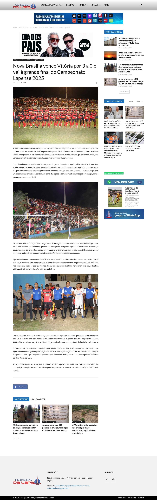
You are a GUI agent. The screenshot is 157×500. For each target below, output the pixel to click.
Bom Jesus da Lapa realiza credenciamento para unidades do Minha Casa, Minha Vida (129, 41)
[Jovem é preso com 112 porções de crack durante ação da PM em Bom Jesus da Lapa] (55, 414)
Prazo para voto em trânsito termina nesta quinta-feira (133, 148)
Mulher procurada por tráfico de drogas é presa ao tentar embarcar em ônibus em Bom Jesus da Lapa (130, 68)
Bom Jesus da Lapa (25, 28)
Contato (141, 498)
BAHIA (82, 5)
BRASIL (95, 5)
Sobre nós (121, 498)
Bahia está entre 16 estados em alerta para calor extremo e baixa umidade (131, 54)
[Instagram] (113, 479)
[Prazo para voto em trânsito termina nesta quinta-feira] (134, 138)
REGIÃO (70, 5)
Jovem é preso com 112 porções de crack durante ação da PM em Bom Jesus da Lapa (55, 428)
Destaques (29, 60)
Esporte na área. (38, 60)
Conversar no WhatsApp (114, 173)
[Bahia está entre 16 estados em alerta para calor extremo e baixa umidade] (110, 55)
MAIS (106, 5)
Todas (131, 101)
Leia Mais (123, 92)
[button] (141, 5)
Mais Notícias (21, 399)
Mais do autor (38, 399)
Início (15, 28)
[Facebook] (106, 479)
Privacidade (132, 498)
